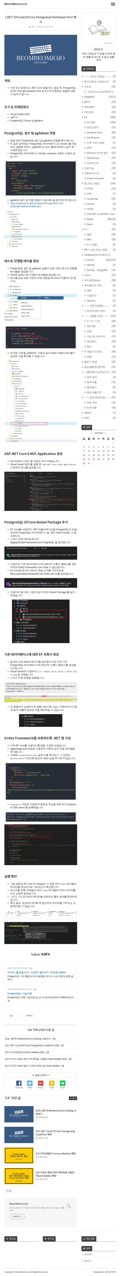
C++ (86, 229)
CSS (88, 193)
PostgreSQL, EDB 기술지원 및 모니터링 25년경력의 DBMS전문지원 (40, 999)
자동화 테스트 (91, 173)
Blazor (89, 219)
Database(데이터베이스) (96, 254)
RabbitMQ (89, 97)
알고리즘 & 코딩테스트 (96, 81)
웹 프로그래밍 (91, 183)
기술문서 (91, 295)
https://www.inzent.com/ (17, 968)
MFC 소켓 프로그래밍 (95, 249)
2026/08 (98, 433)
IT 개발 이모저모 (92, 351)
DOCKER (88, 107)
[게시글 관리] (19, 1016)
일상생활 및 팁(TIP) (94, 367)
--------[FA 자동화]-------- (96, 305)
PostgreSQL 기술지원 (19, 993)
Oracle (90, 260)
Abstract (90, 300)
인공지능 (88, 168)
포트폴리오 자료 (92, 285)
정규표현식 (92, 127)
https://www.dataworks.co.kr (19, 989)
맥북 (89, 356)
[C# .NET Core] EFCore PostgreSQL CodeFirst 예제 (32, 1045)
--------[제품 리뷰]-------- (96, 316)
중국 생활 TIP (93, 392)
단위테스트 (92, 163)
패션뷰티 (91, 341)
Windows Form (94, 132)
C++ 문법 (91, 244)
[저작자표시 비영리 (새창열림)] (37, 1016)
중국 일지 (91, 377)
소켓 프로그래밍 (95, 142)
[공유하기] (15, 1016)
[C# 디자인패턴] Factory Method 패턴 (25, 1052)
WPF (89, 147)
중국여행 (91, 382)
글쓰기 (87, 1260)
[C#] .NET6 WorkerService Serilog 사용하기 (28, 1038)
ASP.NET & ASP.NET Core (100, 214)
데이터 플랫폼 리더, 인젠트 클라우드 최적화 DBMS (36, 972)
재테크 (87, 412)
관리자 (87, 1254)
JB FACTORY (110, 1272)
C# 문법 (90, 122)
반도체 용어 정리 (95, 311)
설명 (89, 234)
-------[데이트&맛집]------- (97, 397)
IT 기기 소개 (93, 321)
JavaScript (92, 198)
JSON (89, 209)
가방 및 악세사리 (95, 336)
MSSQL (90, 265)
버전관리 (88, 112)
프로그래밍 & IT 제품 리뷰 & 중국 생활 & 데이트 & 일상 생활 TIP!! (36, 1209)
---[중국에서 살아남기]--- (96, 372)
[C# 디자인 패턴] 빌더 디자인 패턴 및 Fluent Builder (32, 1065)
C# (33, 27)
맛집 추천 (91, 402)
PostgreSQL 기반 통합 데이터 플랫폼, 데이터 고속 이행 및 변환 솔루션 (40, 978)
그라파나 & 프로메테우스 (100, 91)
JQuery (90, 204)
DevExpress (93, 137)
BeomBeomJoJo (15, 4)
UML (89, 290)
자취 (86, 418)
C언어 (87, 275)
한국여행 (91, 407)
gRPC (86, 102)
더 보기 (73, 1098)
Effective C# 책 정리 (97, 153)
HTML (89, 188)
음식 (89, 346)
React (89, 224)
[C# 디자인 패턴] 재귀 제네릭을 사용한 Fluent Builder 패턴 (36, 1059)
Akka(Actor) (92, 158)
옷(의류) (91, 326)
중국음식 (91, 387)
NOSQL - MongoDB (96, 270)
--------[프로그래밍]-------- (97, 76)
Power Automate (95, 178)
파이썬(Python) (91, 280)
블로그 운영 (90, 361)
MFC (89, 239)
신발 (89, 331)
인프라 (87, 86)
